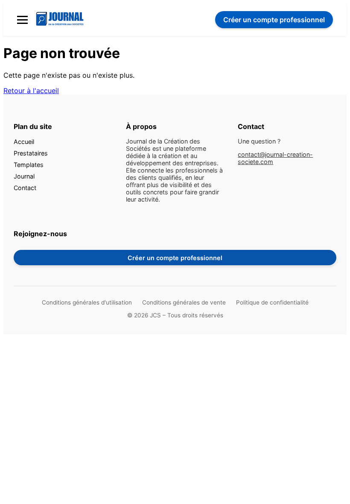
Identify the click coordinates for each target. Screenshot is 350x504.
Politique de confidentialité (272, 302)
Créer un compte (274, 19)
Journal (24, 176)
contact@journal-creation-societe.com (275, 158)
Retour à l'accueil (31, 90)
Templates (29, 164)
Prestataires (31, 153)
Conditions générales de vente (184, 302)
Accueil (24, 141)
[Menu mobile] (22, 20)
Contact (25, 187)
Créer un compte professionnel (175, 257)
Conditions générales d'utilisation (87, 302)
